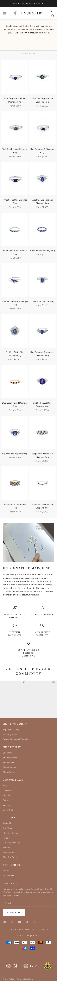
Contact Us (8, 809)
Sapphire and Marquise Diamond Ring (42, 455)
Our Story (7, 828)
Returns (6, 800)
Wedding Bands (10, 734)
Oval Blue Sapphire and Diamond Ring (42, 201)
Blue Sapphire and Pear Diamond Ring (14, 100)
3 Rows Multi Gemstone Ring (15, 506)
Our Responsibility (11, 842)
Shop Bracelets (10, 762)
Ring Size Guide (10, 857)
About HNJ (8, 823)
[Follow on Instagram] (4, 922)
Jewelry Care (8, 852)
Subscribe (14, 912)
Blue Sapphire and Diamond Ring (14, 405)
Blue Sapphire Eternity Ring (42, 250)
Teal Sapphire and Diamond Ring (14, 151)
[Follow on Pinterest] (12, 922)
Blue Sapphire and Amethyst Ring (15, 303)
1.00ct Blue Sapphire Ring (42, 301)
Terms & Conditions (25, 979)
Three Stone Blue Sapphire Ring (15, 201)
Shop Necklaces (10, 757)
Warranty (7, 805)
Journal (6, 870)
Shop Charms (9, 772)
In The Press (8, 875)
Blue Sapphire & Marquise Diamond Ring (42, 354)
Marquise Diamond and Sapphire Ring (42, 506)
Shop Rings (8, 752)
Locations (7, 790)
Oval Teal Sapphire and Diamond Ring (42, 100)
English (43, 929)
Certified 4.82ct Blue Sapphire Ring (42, 405)
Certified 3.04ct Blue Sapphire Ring (15, 354)
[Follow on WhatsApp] (34, 922)
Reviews (7, 837)
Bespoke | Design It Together (16, 739)
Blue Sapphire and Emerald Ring (14, 252)
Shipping (7, 795)
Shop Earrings (9, 767)
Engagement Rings (11, 729)
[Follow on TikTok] (27, 922)
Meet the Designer (11, 833)
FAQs (5, 785)
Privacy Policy (8, 979)
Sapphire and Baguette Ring (14, 453)
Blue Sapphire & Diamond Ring (42, 151)
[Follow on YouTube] (19, 922)
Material (6, 847)
